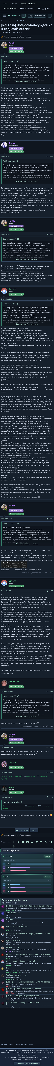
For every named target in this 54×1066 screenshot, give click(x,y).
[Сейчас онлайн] (6, 48)
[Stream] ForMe (12, 947)
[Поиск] (50, 16)
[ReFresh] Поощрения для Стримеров (22, 996)
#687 (51, 691)
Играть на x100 (10, 9)
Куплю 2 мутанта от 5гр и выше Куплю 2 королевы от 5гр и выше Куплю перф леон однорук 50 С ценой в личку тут (29, 943)
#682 (51, 156)
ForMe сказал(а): (9, 161)
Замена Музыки (13, 913)
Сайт (5, 4)
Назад (25, 830)
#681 (51, 56)
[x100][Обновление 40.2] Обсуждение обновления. (28, 933)
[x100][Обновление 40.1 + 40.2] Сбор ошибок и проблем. (29, 906)
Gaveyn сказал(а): (9, 61)
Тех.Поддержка (43, 9)
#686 (51, 591)
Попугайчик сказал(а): (11, 802)
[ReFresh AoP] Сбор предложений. (21, 961)
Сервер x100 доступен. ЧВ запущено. (20, 984)
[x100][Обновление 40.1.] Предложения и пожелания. (29, 954)
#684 (51, 299)
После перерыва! (12, 977)
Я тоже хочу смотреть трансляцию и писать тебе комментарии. (29, 950)
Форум (14, 4)
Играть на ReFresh (28, 4)
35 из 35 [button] (34, 830)
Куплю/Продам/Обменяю (17, 926)
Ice (7, 968)
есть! (8, 915)
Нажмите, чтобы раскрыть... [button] (27, 82)
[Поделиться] (47, 56)
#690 (51, 797)
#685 (51, 519)
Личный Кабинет (27, 9)
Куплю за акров (13, 940)
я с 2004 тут (10, 936)
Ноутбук (9, 920)
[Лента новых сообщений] (23, 16)
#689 (51, 772)
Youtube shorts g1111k (15, 975)
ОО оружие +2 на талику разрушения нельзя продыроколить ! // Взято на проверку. (29, 908)
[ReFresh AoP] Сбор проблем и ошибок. (23, 1003)
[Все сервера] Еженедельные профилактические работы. (29, 982)
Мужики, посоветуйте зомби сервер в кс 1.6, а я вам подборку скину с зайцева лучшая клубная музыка (29, 970)
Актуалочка (10, 929)
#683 (51, 234)
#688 (51, 748)
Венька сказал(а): (9, 239)
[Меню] (5, 15)
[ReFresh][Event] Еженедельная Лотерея (23, 989)
